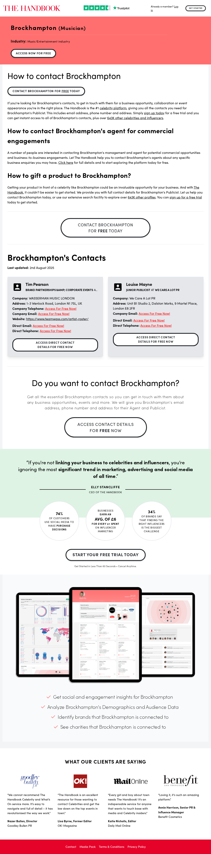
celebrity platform (113, 108)
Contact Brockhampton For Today (46, 91)
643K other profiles (142, 197)
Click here (65, 162)
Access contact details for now (105, 427)
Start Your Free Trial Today (106, 554)
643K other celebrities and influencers (135, 118)
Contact (71, 847)
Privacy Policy (137, 847)
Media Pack (88, 847)
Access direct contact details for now (55, 344)
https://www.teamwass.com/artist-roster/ (57, 319)
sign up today (154, 113)
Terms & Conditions (111, 847)
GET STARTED (196, 8)
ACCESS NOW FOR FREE (33, 53)
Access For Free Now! (60, 308)
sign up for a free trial (186, 197)
